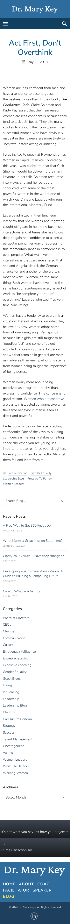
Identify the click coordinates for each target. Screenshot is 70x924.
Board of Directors (16, 618)
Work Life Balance (16, 766)
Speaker (42, 890)
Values (8, 752)
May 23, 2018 (37, 62)
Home (9, 884)
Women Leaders (13, 484)
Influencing (11, 692)
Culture (8, 645)
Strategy (9, 725)
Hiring (7, 685)
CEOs (7, 624)
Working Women (15, 773)
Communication (17, 473)
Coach (45, 884)
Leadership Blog (13, 478)
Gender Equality (41, 473)
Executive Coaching (17, 665)
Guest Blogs (12, 678)
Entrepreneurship (16, 658)
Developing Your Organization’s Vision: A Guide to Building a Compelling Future (33, 573)
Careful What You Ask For (21, 591)
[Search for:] (35, 501)
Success (9, 732)
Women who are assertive (44, 398)
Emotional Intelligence (19, 651)
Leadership (11, 699)
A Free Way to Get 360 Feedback (27, 525)
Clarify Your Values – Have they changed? (33, 556)
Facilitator (16, 890)
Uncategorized (13, 746)
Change (8, 631)
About (26, 884)
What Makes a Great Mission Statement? (32, 540)
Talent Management (17, 739)
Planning (9, 712)
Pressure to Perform (40, 478)
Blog (8, 896)
